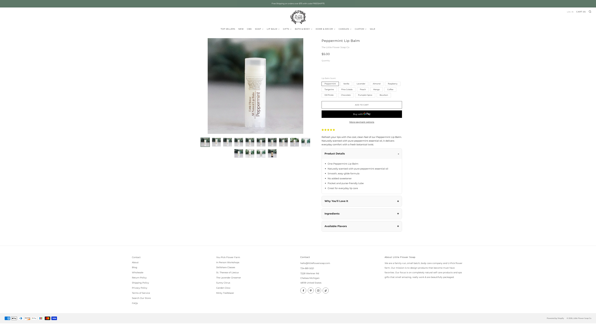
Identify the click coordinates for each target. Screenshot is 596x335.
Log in (570, 12)
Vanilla (346, 84)
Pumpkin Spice (365, 95)
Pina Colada (346, 89)
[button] (329, 130)
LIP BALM (272, 29)
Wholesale (137, 272)
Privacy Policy (139, 288)
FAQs (135, 303)
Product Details (335, 153)
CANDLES (344, 29)
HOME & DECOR (324, 29)
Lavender (361, 84)
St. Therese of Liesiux (227, 272)
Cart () (581, 12)
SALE (372, 29)
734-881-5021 (307, 268)
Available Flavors (336, 226)
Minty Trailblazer (225, 293)
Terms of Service (141, 293)
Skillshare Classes (225, 267)
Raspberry (392, 84)
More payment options (361, 122)
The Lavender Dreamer (228, 277)
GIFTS (286, 29)
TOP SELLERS (228, 29)
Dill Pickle (329, 95)
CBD (249, 29)
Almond (376, 84)
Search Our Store (141, 298)
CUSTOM (359, 29)
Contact (136, 257)
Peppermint (330, 84)
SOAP (258, 29)
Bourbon (384, 95)
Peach (363, 89)
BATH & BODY (302, 29)
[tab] (205, 142)
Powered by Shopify (555, 318)
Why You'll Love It (336, 201)
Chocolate (346, 95)
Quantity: (326, 61)
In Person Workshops (227, 262)
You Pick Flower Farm (228, 257)
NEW (241, 29)
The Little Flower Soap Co (335, 47)
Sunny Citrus (223, 282)
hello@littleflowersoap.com (315, 263)
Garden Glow (223, 288)
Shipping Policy (140, 282)
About (135, 262)
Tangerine (329, 89)
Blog (134, 267)
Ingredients (332, 213)
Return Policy (139, 277)
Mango (376, 89)
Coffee (390, 89)
